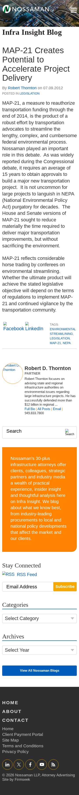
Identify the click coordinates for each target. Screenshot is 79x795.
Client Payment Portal (22, 734)
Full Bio (30, 409)
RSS (53, 764)
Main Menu (74, 10)
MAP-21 (55, 343)
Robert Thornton (22, 88)
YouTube (42, 764)
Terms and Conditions (22, 746)
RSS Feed (26, 574)
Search (14, 431)
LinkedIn (7, 764)
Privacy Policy (15, 751)
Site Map (10, 740)
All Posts (44, 409)
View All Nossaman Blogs (39, 670)
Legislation (30, 93)
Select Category (22, 618)
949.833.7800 (34, 413)
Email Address (21, 586)
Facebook (30, 764)
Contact (15, 720)
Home (10, 702)
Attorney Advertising (58, 775)
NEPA (67, 343)
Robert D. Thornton (48, 368)
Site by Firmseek (16, 779)
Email (57, 409)
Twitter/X (19, 764)
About (12, 711)
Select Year (17, 650)
